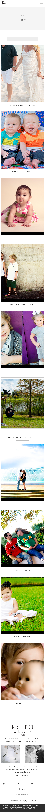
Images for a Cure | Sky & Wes (22, 304)
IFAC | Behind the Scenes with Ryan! (22, 437)
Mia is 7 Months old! (22, 636)
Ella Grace (22, 238)
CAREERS (32, 808)
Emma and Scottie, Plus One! (22, 503)
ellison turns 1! (22, 703)
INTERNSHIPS (7, 810)
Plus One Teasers (22, 570)
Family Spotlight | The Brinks (22, 105)
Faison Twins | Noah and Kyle (22, 171)
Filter (22, 39)
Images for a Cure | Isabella (22, 371)
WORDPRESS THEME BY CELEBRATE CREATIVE (16, 808)
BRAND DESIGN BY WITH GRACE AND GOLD (24, 807)
